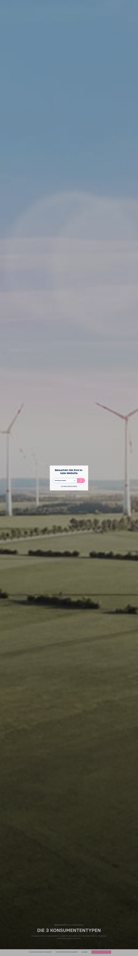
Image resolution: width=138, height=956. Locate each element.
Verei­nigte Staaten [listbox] (60, 480)
